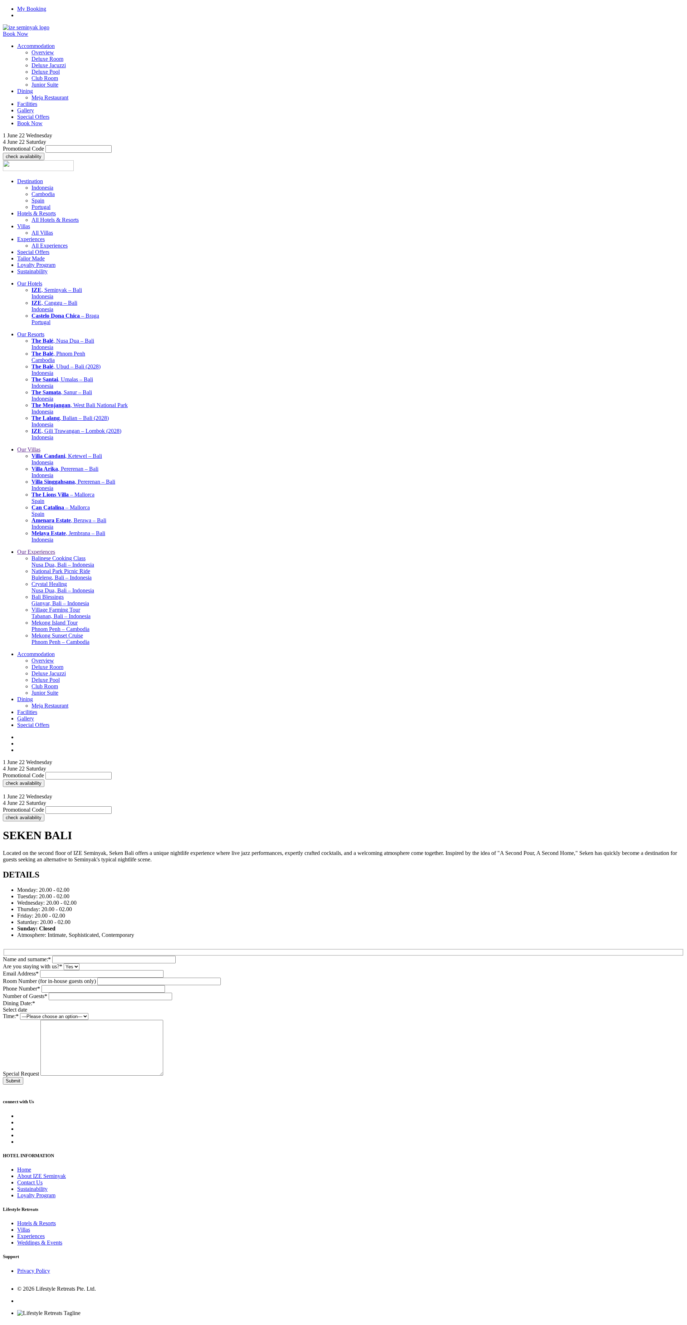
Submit (13, 1081)
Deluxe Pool (45, 72)
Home (24, 1170)
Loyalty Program (36, 1195)
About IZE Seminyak (41, 1176)
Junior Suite (44, 85)
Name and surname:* (27, 959)
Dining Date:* (19, 1003)
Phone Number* (21, 989)
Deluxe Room (47, 59)
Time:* (11, 1016)
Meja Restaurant (49, 97)
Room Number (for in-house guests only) (49, 981)
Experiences (31, 1236)
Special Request (21, 1074)
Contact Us (30, 1182)
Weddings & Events (39, 1243)
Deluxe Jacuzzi (48, 65)
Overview (42, 52)
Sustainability (32, 1189)
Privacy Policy (33, 1271)
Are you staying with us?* (32, 966)
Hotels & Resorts (36, 1223)
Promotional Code (23, 149)
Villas (23, 1230)
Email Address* (21, 973)
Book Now (15, 34)
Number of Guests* (25, 996)
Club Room (44, 78)
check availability (24, 156)
